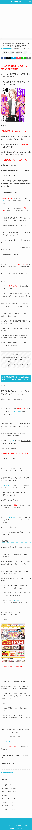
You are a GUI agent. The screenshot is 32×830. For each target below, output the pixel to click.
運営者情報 (24, 825)
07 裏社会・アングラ (8, 805)
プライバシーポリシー (10, 825)
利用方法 (10, 362)
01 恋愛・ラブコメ (8, 785)
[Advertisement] (16, 21)
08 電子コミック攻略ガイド (10, 809)
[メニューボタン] (2, 2)
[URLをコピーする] (28, 58)
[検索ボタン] (30, 2)
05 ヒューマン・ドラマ (7, 48)
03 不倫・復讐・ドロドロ (9, 792)
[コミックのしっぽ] (16, 2)
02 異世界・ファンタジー (9, 788)
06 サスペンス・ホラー (9, 802)
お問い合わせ (18, 825)
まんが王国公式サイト (7, 742)
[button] (3, 58)
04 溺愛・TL (6, 795)
